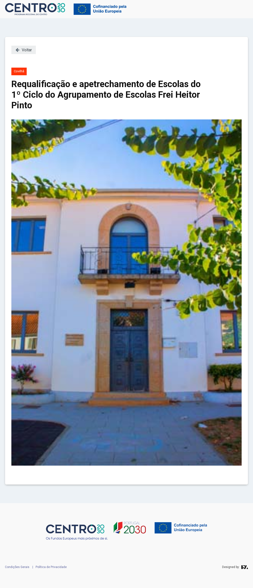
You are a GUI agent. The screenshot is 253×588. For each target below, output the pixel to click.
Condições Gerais (17, 567)
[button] (23, 50)
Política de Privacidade (51, 567)
